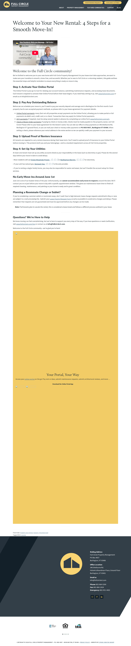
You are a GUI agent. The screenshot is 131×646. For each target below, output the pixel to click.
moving (23, 535)
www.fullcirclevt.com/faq (25, 224)
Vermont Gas (39, 164)
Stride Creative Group (106, 642)
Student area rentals (26, 533)
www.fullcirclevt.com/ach (99, 119)
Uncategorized (43, 533)
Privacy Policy (85, 642)
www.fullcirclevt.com (106, 93)
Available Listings (112, 3)
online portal (30, 379)
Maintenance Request (93, 3)
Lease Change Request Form (60, 199)
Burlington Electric (68, 160)
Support (36, 533)
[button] (62, 634)
